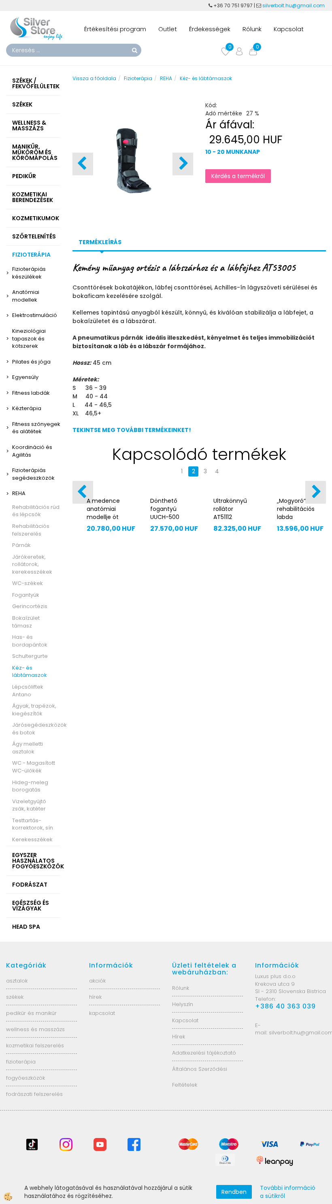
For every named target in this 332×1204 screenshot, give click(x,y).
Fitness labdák (31, 393)
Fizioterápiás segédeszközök (33, 474)
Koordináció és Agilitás (32, 451)
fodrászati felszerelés (34, 1094)
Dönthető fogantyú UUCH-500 (164, 509)
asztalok (17, 981)
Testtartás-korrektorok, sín (32, 824)
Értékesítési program (115, 29)
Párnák (21, 545)
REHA (19, 493)
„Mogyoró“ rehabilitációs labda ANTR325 (296, 513)
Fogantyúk (25, 595)
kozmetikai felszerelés (35, 1045)
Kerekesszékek (32, 839)
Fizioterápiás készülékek (29, 273)
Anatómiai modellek (25, 296)
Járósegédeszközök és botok (36, 728)
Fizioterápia (138, 78)
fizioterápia (21, 1062)
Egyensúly (25, 377)
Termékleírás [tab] (100, 242)
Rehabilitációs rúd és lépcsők (36, 511)
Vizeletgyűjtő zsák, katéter (29, 805)
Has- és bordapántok (29, 641)
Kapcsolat (289, 29)
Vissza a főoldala (94, 78)
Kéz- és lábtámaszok (29, 671)
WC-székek (27, 583)
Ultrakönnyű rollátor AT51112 (230, 509)
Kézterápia (26, 408)
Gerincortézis (29, 606)
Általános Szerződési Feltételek (199, 1077)
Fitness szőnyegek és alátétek (36, 428)
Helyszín (182, 1004)
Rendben (234, 1192)
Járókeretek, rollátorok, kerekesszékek (32, 564)
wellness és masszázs (35, 1029)
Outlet (167, 29)
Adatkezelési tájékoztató (204, 1053)
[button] (182, 164)
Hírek (178, 1036)
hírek (95, 997)
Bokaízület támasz (26, 622)
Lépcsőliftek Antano (27, 690)
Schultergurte (30, 656)
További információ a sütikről (287, 1192)
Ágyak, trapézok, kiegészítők (34, 709)
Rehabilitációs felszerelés (30, 530)
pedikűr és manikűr (31, 1013)
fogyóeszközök (25, 1078)
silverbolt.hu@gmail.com (294, 5)
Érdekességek (209, 29)
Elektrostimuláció (34, 315)
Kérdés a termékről (238, 176)
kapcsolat (102, 1013)
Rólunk (252, 29)
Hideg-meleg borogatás (30, 786)
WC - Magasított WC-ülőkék (33, 766)
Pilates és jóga (31, 362)
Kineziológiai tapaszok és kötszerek (29, 338)
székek (14, 997)
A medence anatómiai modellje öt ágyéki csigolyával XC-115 (103, 521)
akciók (97, 981)
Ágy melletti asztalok (27, 747)
